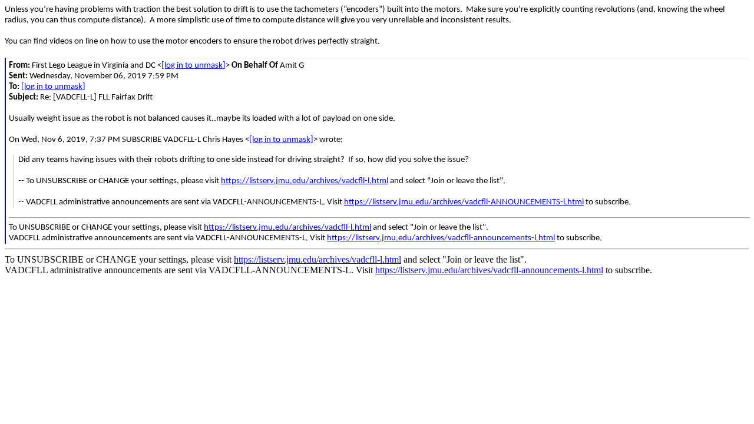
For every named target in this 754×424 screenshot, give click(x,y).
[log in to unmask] (193, 65)
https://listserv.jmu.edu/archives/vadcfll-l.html (304, 181)
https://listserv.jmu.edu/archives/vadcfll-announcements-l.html (441, 238)
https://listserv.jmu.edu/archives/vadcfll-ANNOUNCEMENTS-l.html (464, 202)
